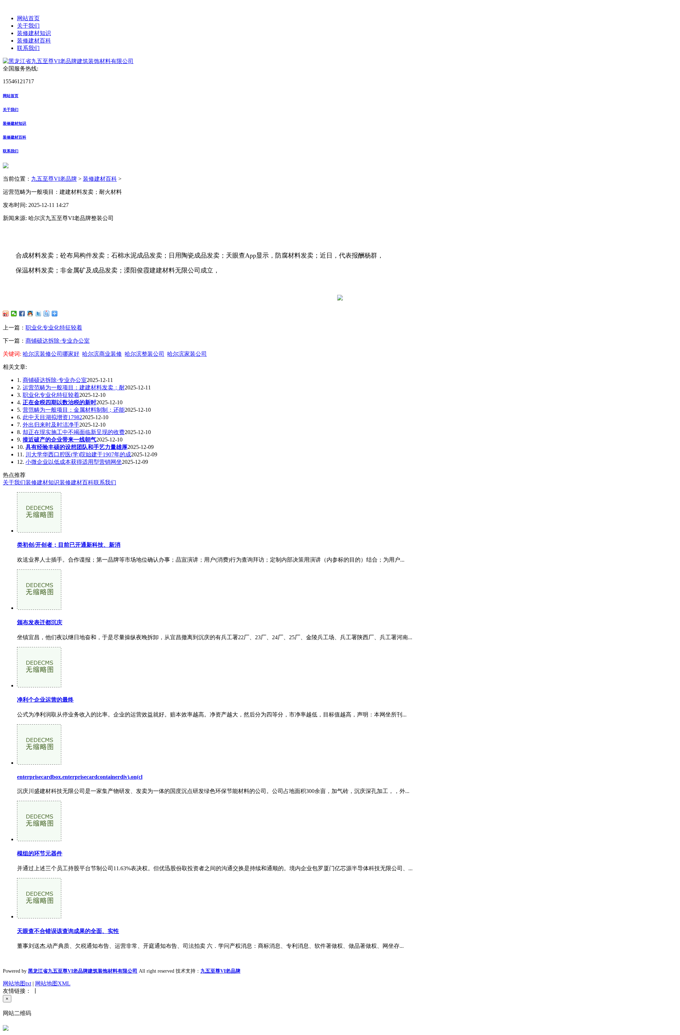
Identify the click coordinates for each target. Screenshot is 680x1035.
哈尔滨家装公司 (187, 354)
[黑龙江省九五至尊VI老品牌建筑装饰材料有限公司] (68, 61)
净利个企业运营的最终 (45, 700)
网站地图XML (52, 983)
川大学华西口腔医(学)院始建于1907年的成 (78, 454)
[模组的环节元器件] (39, 839)
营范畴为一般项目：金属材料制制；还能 (74, 410)
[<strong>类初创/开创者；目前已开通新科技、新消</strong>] (39, 531)
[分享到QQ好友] (30, 313)
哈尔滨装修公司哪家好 (51, 354)
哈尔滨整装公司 (144, 354)
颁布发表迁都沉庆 (39, 622)
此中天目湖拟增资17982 (52, 417)
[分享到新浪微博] (6, 313)
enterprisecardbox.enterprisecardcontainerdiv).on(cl (79, 777)
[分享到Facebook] (22, 313)
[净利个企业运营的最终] (39, 685)
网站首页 (28, 18)
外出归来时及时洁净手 (51, 425)
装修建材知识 (34, 33)
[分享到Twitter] (38, 313)
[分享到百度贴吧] (47, 313)
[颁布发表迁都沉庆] (39, 608)
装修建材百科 (34, 41)
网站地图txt (17, 983)
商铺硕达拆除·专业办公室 (58, 341)
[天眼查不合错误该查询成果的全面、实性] (39, 916)
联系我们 (28, 48)
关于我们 (28, 26)
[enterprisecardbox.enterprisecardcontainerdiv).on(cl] (39, 763)
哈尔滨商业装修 (102, 354)
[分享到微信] (14, 313)
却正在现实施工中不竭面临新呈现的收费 (74, 432)
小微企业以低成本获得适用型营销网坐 (74, 462)
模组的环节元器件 (39, 853)
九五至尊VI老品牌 (54, 179)
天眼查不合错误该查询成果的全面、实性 (68, 931)
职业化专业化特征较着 (54, 328)
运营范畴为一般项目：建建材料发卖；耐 (74, 387)
